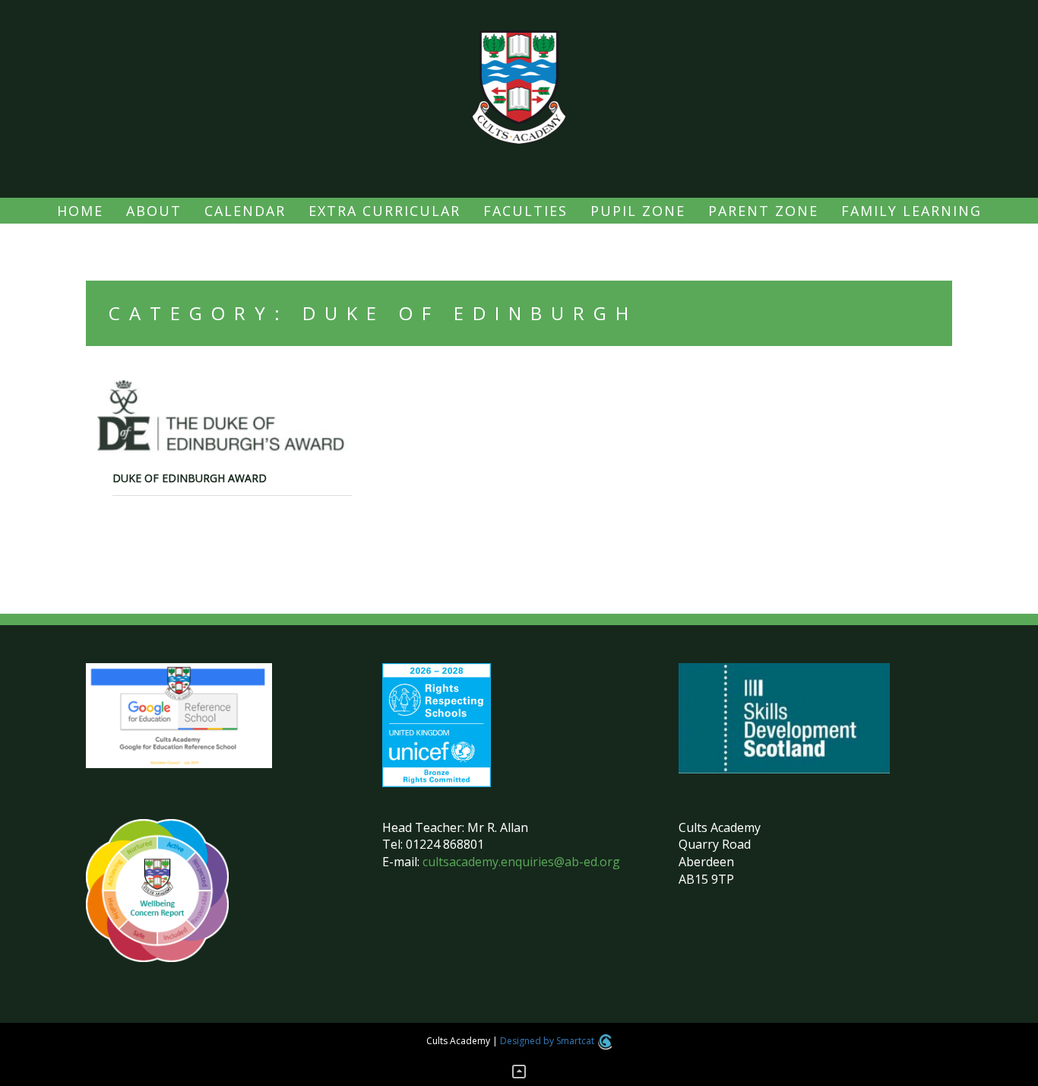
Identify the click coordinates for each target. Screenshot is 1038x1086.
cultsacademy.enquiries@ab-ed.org (521, 861)
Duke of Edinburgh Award (189, 478)
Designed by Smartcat (548, 1040)
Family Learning (911, 211)
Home (80, 211)
